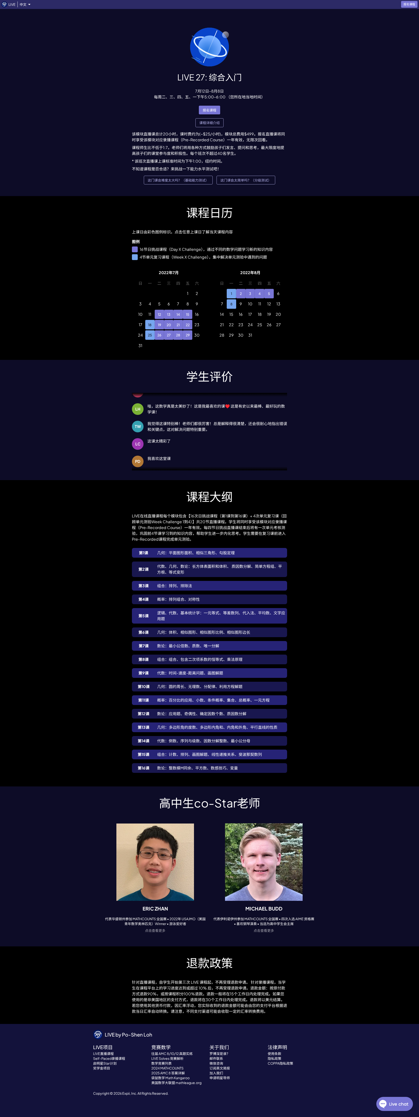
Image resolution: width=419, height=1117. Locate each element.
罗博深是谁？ (220, 1053)
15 (187, 314)
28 (178, 335)
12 (159, 314)
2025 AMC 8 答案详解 (168, 1073)
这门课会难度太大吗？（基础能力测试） (178, 180)
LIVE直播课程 (103, 1053)
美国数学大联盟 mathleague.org (176, 1082)
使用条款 (274, 1053)
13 (168, 314)
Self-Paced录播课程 (109, 1058)
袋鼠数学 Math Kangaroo (170, 1078)
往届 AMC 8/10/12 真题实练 (172, 1053)
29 (188, 335)
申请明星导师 (220, 1078)
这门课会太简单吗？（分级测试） (245, 180)
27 (169, 335)
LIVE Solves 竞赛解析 (167, 1058)
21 (178, 325)
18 (150, 325)
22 (188, 325)
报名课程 (209, 110)
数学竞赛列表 (161, 1063)
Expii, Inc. (129, 1093)
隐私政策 (274, 1058)
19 (159, 325)
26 (159, 335)
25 (150, 335)
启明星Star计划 (105, 1063)
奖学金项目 (101, 1068)
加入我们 (216, 1073)
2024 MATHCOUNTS (167, 1068)
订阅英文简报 (220, 1068)
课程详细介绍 (209, 122)
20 (169, 325)
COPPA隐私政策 (280, 1063)
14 (178, 314)
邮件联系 (216, 1058)
